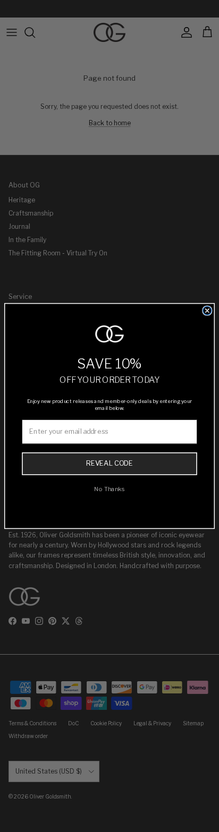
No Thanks (109, 488)
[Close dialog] (207, 310)
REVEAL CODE (109, 463)
